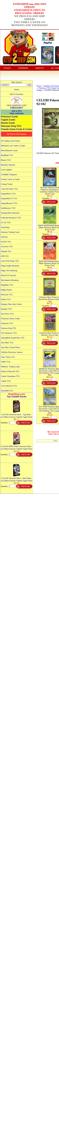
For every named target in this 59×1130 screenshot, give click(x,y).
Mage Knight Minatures (10, 266)
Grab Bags (5, 227)
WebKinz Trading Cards (10, 367)
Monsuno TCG (7, 295)
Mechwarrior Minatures (10, 280)
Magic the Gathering (9, 271)
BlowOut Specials (8, 165)
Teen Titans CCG (8, 357)
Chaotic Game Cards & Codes (16, 129)
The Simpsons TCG (9, 333)
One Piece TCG (7, 314)
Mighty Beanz (6, 290)
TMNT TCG (5, 362)
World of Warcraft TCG (10, 371)
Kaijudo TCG (6, 251)
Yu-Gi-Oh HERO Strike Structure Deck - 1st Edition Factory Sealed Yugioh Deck (16, 447)
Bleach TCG (6, 160)
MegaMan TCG (7, 285)
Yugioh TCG (6, 381)
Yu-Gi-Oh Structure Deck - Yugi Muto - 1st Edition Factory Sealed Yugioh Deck (16, 416)
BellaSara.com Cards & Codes (13, 146)
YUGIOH (7, 68)
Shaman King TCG (8, 328)
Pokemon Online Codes (10, 319)
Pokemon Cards (9, 116)
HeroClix (4, 237)
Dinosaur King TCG (11, 126)
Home (16, 90)
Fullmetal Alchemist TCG (11, 218)
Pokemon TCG (7, 323)
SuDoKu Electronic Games (12, 352)
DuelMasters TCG (8, 208)
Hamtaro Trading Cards (10, 232)
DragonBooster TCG (9, 203)
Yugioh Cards (8, 120)
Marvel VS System (8, 275)
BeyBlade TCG (7, 155)
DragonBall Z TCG (8, 194)
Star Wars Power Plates (10, 347)
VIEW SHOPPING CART (17, 105)
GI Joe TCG (6, 223)
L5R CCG (5, 256)
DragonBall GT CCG (9, 199)
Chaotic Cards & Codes (10, 179)
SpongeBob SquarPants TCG (12, 338)
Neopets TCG (6, 309)
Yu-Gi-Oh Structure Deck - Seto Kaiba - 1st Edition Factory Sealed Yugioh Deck (16, 479)
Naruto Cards (8, 123)
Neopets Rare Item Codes (11, 304)
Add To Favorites (16, 94)
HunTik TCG (6, 242)
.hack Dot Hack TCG (9, 189)
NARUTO (40, 68)
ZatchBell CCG (7, 391)
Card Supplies (6, 170)
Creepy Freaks (7, 184)
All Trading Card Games (10, 141)
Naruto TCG (6, 299)
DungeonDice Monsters (10, 213)
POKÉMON (23, 68)
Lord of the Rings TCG (10, 261)
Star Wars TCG (7, 343)
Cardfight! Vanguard (9, 174)
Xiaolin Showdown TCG (10, 376)
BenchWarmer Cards (9, 150)
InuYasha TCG (7, 247)
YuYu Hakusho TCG (9, 386)
